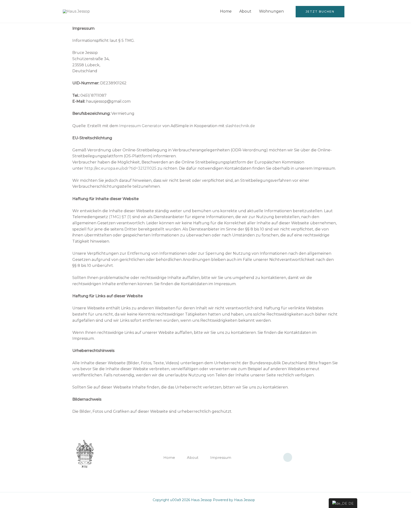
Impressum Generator (140, 126)
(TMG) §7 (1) (120, 217)
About (245, 11)
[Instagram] (287, 457)
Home (226, 11)
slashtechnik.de (240, 126)
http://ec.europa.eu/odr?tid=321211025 (120, 168)
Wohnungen (271, 11)
